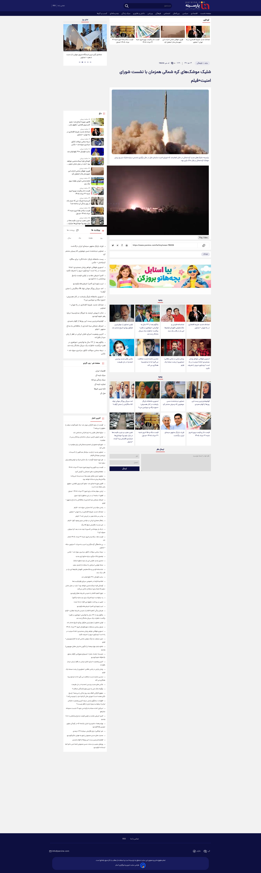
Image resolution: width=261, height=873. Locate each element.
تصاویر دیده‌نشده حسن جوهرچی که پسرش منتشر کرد (173, 403)
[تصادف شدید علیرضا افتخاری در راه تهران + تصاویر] (198, 32)
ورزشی (150, 13)
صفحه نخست (205, 13)
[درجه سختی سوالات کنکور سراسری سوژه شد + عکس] (97, 142)
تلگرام (199, 851)
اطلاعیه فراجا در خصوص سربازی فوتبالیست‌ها (87, 581)
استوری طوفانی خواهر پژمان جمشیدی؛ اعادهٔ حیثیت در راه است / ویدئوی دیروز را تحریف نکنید (199, 364)
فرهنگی (158, 13)
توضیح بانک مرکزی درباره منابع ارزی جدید (89, 556)
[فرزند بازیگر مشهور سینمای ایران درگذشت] (173, 421)
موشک (205, 254)
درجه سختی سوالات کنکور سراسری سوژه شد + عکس (80, 143)
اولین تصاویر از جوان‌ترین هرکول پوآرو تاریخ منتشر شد (122, 326)
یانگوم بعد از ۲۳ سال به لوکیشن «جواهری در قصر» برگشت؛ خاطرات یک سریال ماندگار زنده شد (148, 329)
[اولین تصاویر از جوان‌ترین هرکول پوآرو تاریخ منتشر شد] (122, 313)
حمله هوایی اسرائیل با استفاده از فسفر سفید (88, 565)
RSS (54, 5)
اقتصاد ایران (100, 371)
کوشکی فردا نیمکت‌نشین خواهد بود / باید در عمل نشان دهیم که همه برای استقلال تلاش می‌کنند (78, 163)
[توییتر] (112, 245)
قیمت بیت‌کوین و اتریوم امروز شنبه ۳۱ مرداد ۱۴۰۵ (86, 467)
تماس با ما (61, 5)
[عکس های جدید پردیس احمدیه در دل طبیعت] (122, 347)
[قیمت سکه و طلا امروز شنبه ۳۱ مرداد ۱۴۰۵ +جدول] (123, 32)
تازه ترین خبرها (99, 388)
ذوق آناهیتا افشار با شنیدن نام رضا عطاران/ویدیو (87, 593)
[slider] (13, 0)
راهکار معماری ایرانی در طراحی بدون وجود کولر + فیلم (85, 520)
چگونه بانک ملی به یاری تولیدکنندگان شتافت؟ (87, 689)
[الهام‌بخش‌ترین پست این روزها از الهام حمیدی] (199, 389)
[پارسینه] (196, 5)
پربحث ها (71, 230)
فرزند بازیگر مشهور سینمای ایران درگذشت (174, 434)
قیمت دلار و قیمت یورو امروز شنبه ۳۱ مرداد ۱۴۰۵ (147, 41)
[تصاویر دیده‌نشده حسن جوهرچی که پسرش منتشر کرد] (173, 389)
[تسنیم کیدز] (160, 277)
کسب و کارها (102, 13)
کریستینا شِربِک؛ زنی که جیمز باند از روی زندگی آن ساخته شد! (78, 202)
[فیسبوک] (122, 245)
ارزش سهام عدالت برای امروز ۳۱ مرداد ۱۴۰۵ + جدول (85, 491)
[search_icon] (127, 6)
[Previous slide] (66, 38)
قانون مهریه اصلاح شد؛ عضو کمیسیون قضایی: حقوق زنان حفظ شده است (79, 123)
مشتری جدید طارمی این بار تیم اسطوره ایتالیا (88, 561)
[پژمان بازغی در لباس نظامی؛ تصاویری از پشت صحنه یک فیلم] (173, 347)
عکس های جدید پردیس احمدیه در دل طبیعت (124, 361)
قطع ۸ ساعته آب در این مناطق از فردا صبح (88, 495)
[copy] (203, 245)
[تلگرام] (117, 245)
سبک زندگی (126, 13)
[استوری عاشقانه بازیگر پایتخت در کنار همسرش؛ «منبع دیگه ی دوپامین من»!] (147, 389)
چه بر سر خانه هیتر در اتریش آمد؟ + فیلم (89, 516)
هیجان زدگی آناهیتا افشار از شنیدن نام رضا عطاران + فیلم (84, 610)
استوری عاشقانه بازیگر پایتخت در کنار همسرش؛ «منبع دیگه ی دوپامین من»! (148, 404)
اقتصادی (194, 13)
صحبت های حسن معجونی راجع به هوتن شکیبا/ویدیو (85, 735)
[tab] (90, 62)
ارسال (124, 468)
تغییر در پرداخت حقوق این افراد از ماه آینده (88, 602)
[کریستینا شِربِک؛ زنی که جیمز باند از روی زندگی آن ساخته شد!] (97, 201)
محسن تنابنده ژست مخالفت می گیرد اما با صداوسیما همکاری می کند (148, 362)
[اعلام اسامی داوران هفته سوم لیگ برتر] (97, 181)
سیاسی (185, 13)
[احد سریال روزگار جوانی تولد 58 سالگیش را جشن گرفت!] (122, 389)
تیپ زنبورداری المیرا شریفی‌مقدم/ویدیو (88, 283)
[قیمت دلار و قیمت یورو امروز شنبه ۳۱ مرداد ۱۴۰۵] (148, 32)
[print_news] (126, 245)
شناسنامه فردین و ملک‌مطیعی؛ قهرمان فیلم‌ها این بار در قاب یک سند (174, 327)
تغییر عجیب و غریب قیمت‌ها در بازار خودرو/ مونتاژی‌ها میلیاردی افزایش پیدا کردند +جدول (122, 437)
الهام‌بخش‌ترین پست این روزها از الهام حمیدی (201, 403)
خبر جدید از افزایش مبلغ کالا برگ (92, 525)
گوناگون (206, 20)
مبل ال (102, 393)
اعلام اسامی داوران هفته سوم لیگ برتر (79, 182)
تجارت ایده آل (99, 384)
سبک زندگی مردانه (98, 379)
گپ (209, 851)
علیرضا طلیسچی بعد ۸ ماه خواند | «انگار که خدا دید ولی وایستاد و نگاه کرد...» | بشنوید (84, 56)
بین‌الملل (176, 13)
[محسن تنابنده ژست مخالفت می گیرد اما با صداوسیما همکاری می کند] (147, 347)
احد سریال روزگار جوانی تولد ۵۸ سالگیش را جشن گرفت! (122, 403)
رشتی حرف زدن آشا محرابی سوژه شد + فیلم (88, 507)
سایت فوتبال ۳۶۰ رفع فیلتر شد (78, 151)
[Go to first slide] (104, 38)
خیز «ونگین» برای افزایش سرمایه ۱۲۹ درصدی (88, 731)
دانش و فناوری (139, 13)
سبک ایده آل (100, 375)
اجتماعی (167, 13)
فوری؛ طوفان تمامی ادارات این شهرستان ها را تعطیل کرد (172, 41)
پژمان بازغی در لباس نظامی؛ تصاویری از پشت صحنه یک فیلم (174, 362)
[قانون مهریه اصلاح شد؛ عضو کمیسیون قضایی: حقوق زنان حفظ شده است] (97, 122)
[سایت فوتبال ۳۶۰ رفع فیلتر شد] (97, 152)
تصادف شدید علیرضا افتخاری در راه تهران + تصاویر (198, 41)
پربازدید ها (95, 230)
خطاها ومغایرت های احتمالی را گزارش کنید (89, 471)
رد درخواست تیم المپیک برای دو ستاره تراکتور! (87, 597)
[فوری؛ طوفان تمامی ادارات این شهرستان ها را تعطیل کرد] (173, 32)
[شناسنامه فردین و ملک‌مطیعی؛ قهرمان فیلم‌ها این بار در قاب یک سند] (173, 313)
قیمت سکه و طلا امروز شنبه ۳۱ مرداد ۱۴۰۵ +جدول (122, 41)
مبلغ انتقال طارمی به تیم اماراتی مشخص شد (88, 432)
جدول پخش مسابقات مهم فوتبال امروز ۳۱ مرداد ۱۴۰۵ (84, 627)
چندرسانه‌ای (114, 13)
